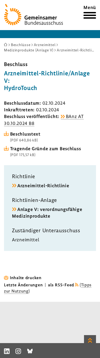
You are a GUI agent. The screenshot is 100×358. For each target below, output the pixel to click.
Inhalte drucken (26, 277)
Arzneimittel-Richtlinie (43, 185)
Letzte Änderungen (23, 284)
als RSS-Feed (61, 284)
